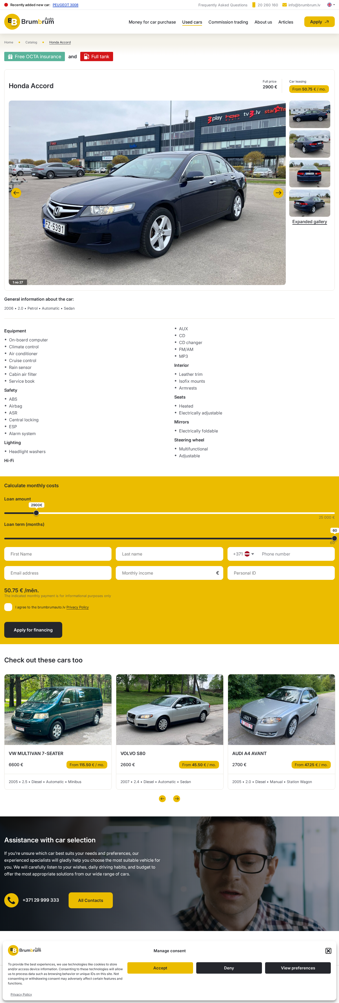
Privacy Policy (21, 994)
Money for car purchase (152, 22)
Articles (285, 22)
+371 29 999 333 (41, 900)
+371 (238, 554)
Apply (316, 21)
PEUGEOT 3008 (65, 5)
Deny (229, 967)
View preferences (298, 967)
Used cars (192, 22)
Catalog (31, 42)
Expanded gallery (309, 221)
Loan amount (17, 498)
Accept (160, 967)
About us (263, 22)
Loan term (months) (24, 524)
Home (8, 42)
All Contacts (90, 900)
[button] (328, 951)
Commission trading (228, 22)
